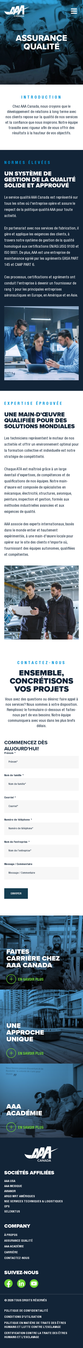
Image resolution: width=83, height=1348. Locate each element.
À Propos (10, 1235)
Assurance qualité (18, 1241)
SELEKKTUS (12, 1211)
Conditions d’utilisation (23, 1317)
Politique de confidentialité (26, 1311)
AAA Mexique (13, 1186)
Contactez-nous (16, 1258)
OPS (7, 1206)
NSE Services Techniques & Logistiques (33, 1201)
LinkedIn (21, 1283)
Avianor (10, 1191)
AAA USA (9, 1181)
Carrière (11, 1252)
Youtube (34, 1283)
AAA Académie (14, 1246)
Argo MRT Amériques (19, 1196)
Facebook (8, 1283)
